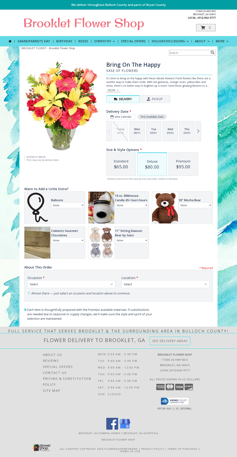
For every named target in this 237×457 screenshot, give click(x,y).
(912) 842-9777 (206, 17)
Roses (83, 41)
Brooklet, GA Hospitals (141, 433)
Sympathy (102, 41)
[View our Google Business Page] (125, 428)
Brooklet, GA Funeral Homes (100, 433)
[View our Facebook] (112, 428)
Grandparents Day (34, 41)
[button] (206, 27)
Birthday (64, 41)
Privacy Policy (152, 449)
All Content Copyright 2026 (82, 449)
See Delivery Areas (170, 341)
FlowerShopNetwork (121, 449)
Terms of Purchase (183, 449)
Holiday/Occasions (168, 41)
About (200, 41)
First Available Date (152, 116)
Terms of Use (130, 451)
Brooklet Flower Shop (83, 22)
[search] (213, 52)
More (220, 41)
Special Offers (133, 41)
